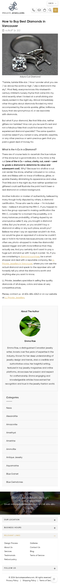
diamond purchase (29, 257)
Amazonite (11, 424)
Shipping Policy (29, 581)
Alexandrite (12, 416)
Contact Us (35, 547)
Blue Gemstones (14, 482)
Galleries (34, 543)
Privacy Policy (12, 581)
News (9, 408)
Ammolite (11, 449)
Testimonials (9, 555)
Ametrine (10, 441)
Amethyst (11, 433)
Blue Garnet (12, 474)
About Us (8, 547)
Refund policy (10, 559)
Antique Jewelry (14, 457)
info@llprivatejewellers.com (24, 504)
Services (8, 551)
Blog (32, 551)
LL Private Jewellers (14, 298)
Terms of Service (37, 555)
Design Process (11, 543)
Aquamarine (12, 466)
